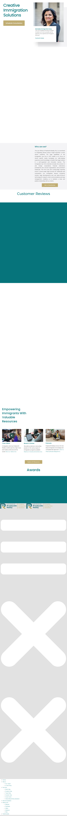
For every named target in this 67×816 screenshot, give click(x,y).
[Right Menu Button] (33, 777)
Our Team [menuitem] (8, 783)
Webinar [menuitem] (7, 810)
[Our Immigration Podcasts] (55, 429)
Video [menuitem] (6, 808)
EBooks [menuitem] (7, 804)
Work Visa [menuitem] (7, 789)
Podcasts (49, 443)
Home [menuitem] (4, 780)
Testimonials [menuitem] (6, 814)
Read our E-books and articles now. (33, 451)
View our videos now (11, 451)
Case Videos (6, 443)
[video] (11, 429)
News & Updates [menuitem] (7, 800)
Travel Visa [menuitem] (8, 793)
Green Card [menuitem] (8, 797)
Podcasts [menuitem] (7, 806)
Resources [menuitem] (5, 802)
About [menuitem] (4, 781)
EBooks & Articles (29, 443)
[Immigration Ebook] (33, 429)
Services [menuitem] (5, 787)
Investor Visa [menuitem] (8, 795)
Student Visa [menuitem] (8, 791)
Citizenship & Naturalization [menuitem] (12, 798)
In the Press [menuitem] (8, 785)
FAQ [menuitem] (6, 812)
